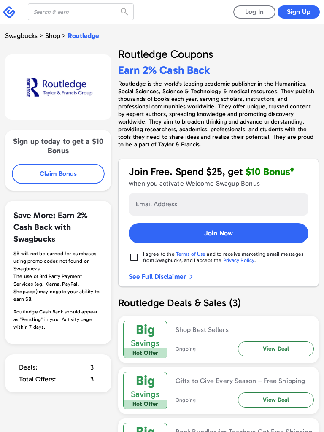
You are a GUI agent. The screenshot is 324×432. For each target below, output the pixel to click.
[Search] (125, 12)
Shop (52, 36)
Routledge (83, 36)
